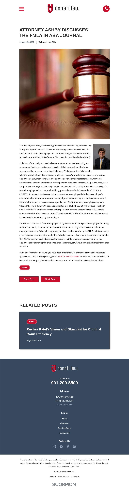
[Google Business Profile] (74, 446)
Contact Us (64, 433)
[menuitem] (53, 476)
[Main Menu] (21, 8)
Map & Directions (64, 404)
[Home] (63, 8)
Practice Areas (64, 428)
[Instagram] (54, 446)
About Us (64, 423)
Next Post (50, 279)
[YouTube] (61, 446)
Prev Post (29, 279)
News (24, 267)
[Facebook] (67, 446)
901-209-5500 (64, 383)
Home (64, 418)
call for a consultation (69, 256)
